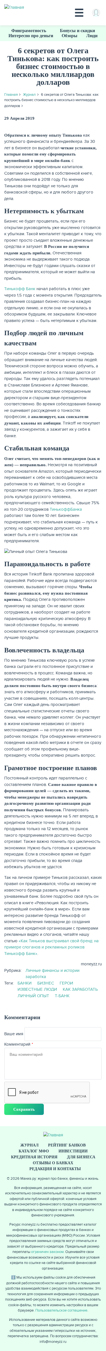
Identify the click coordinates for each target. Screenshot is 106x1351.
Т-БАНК (62, 995)
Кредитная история (34, 1157)
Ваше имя (13, 1033)
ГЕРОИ (66, 983)
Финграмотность (28, 30)
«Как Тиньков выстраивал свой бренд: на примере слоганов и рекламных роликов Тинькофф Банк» (51, 947)
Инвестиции (73, 1151)
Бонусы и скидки (77, 30)
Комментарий (17, 1044)
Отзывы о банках (53, 1163)
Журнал (29, 94)
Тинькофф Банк (19, 288)
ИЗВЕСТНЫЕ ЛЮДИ (37, 989)
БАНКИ (25, 983)
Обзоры (69, 35)
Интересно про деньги (30, 35)
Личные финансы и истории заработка (52, 973)
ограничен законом (47, 1252)
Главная (11, 94)
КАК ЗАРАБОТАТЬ (80, 989)
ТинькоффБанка (66, 509)
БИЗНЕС (45, 983)
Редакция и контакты (55, 1169)
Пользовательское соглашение (61, 1310)
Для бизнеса (81, 1157)
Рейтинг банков (67, 1145)
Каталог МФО (34, 1151)
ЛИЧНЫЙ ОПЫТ (33, 995)
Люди (92, 35)
